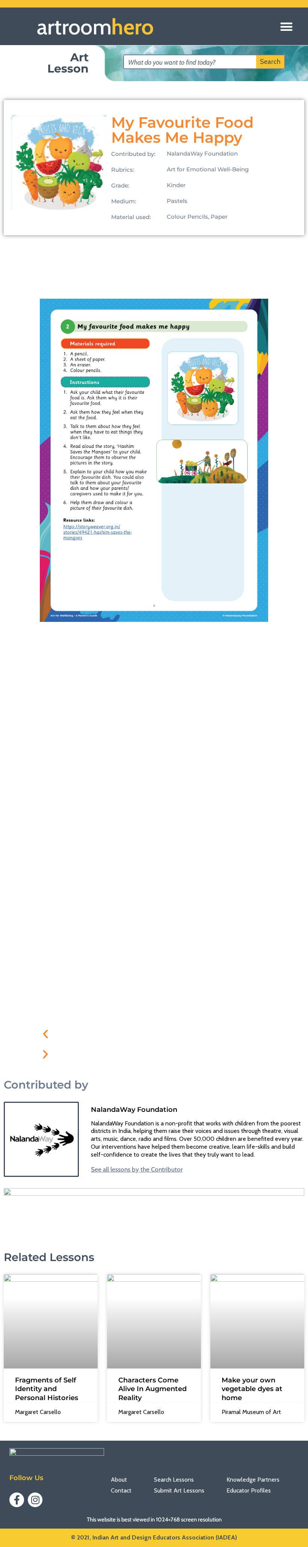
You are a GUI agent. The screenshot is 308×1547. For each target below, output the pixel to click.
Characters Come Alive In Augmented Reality (152, 1389)
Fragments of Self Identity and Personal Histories (46, 1389)
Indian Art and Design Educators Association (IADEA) (164, 1537)
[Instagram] (35, 1500)
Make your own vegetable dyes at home (252, 1389)
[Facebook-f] (16, 1500)
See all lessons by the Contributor (137, 1169)
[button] (286, 26)
